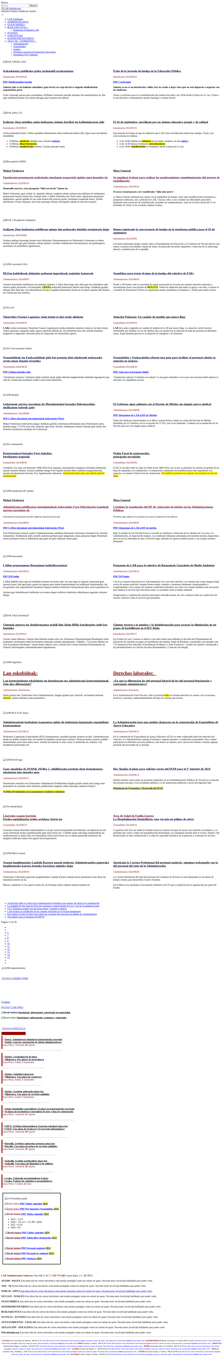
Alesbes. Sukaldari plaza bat (19, 1074)
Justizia (16, 49)
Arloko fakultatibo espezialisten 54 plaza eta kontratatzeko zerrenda (39, 1109)
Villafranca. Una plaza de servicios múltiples (27, 1094)
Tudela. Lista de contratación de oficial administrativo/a (32, 1042)
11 (8, 946)
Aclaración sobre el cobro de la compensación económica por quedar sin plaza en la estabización (53, 903)
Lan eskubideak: (20, 673)
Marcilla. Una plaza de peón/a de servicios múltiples (30, 1146)
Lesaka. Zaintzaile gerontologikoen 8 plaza (26, 1178)
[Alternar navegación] (2, 14)
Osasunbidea (19, 46)
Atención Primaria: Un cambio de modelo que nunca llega (149, 316)
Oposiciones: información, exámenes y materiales (42, 1017)
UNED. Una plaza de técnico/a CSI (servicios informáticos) (34, 1129)
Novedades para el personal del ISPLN (26, 917)
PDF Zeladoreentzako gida (17, 372)
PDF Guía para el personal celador (131, 372)
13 (8, 952)
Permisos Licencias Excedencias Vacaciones (34, 52)
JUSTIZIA (12, 33)
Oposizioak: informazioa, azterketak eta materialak (44, 1012)
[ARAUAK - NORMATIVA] (36, 41)
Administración (20, 43)
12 (8, 949)
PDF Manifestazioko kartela (17, 82)
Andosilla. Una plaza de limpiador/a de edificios (28, 1163)
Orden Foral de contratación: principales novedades (131, 455)
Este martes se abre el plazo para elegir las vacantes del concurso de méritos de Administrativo (52, 914)
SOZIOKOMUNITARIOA (20, 38)
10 (8, 943)
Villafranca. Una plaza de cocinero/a (23, 1077)
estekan (55, 141)
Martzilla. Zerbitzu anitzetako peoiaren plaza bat (29, 1143)
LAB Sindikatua (15, 19)
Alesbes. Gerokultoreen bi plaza (20, 1056)
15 (8, 957)
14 (8, 954)
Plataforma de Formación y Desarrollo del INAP (138, 788)
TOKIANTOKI (15, 35)
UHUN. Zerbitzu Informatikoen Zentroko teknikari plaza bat (36, 1126)
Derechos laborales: (134, 673)
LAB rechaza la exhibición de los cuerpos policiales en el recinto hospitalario (44, 911)
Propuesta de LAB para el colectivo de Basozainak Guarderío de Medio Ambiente (164, 565)
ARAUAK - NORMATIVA (21, 41)
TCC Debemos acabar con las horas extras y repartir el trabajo (37, 908)
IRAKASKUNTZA (17, 27)
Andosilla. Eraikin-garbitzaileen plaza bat (25, 1161)
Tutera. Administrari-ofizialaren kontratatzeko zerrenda (33, 1039)
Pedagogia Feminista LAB (26, 30)
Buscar (4, 2)
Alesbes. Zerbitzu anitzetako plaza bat (24, 1091)
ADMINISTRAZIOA (18, 22)
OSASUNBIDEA (16, 24)
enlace (184, 141)
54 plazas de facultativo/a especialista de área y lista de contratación (38, 1111)
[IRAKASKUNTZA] (28, 28)
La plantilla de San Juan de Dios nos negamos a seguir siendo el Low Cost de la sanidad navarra (53, 906)
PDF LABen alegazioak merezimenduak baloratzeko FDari (33, 418)
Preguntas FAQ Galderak (25, 54)
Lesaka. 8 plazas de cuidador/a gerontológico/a (28, 1181)
